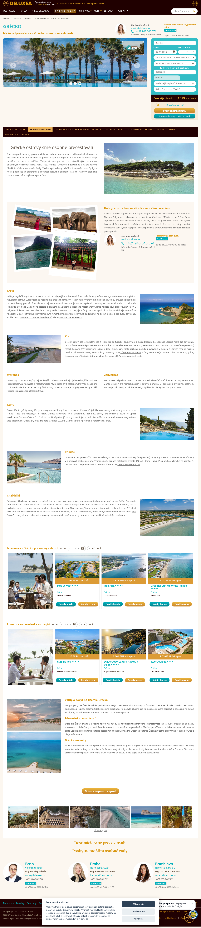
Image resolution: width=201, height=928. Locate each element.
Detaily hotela (66, 604)
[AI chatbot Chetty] (189, 918)
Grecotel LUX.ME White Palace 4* (36, 317)
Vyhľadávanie (170, 918)
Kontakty (123, 10)
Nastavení (138, 919)
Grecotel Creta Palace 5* (70, 317)
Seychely (31, 903)
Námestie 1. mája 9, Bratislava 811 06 (146, 34)
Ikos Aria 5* (78, 348)
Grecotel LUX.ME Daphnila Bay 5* (65, 420)
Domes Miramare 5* (59, 413)
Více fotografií (100, 830)
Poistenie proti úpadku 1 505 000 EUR (171, 911)
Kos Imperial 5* (112, 355)
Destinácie (9, 10)
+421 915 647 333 (164, 879)
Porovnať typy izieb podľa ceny (176, 68)
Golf (96, 10)
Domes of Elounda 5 (113, 303)
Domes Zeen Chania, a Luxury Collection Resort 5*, (46, 310)
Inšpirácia (84, 10)
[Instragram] (196, 903)
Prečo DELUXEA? (40, 10)
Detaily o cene (88, 604)
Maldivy (20, 903)
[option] (30, 581)
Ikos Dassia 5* (26, 420)
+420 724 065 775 (99, 879)
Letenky (108, 10)
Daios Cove (32, 306)
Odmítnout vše (138, 911)
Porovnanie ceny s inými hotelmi (174, 116)
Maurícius (8, 903)
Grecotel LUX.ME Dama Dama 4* (143, 460)
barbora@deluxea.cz (101, 875)
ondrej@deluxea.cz (35, 875)
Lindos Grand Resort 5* (128, 464)
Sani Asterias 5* (122, 508)
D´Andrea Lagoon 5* (131, 352)
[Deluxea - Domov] (17, 3)
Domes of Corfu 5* (28, 417)
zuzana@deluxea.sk (165, 875)
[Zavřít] (192, 903)
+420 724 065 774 (34, 879)
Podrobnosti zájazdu (174, 110)
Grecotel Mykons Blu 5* (53, 383)
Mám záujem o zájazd (100, 791)
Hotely (23, 10)
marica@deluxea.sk (140, 28)
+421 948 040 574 (146, 31)
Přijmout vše (138, 904)
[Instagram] (195, 3)
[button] (174, 57)
